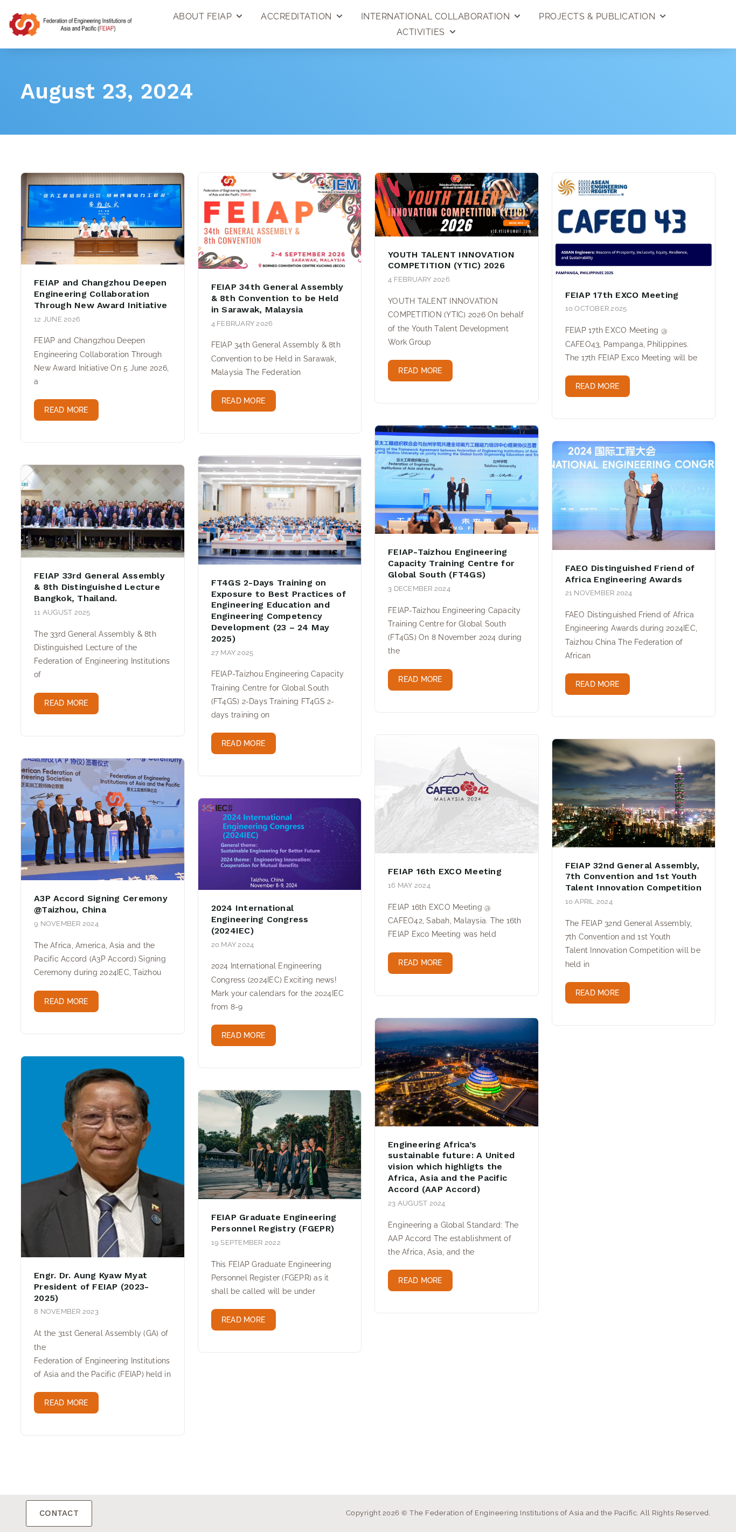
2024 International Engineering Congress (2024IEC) (260, 919)
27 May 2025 (232, 653)
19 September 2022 (246, 1242)
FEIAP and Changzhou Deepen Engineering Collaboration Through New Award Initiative (100, 293)
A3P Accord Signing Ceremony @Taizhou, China (101, 904)
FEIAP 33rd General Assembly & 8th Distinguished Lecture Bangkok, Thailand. (99, 586)
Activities (421, 32)
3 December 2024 (419, 588)
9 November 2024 (66, 924)
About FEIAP (202, 16)
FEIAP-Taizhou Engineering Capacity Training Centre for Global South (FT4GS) (451, 563)
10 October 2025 (596, 308)
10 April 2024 (589, 901)
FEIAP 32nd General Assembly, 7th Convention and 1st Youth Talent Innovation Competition (633, 876)
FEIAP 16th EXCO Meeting (445, 871)
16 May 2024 (409, 885)
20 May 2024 (232, 945)
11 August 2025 (62, 612)
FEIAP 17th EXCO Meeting (622, 295)
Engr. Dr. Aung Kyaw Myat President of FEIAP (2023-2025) (91, 1286)
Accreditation (296, 16)
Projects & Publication (597, 16)
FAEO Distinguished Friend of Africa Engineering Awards (630, 573)
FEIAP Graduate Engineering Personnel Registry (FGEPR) (274, 1223)
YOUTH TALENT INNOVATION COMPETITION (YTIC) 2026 (451, 260)
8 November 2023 (66, 1311)
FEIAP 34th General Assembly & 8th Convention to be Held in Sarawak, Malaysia (277, 298)
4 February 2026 (242, 323)
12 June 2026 (57, 319)
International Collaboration (435, 16)
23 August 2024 (417, 1203)
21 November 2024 (599, 593)
